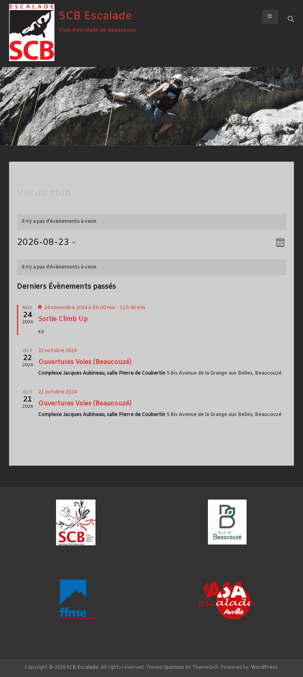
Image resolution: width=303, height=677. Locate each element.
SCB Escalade (95, 16)
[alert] (151, 267)
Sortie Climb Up (63, 319)
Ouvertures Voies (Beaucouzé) (85, 362)
